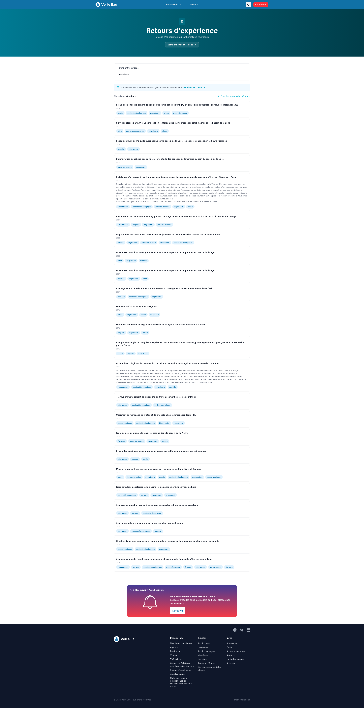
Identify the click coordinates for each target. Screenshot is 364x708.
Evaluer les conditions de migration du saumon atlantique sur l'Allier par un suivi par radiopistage (165, 252)
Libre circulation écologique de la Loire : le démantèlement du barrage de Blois (156, 487)
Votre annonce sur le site (180, 44)
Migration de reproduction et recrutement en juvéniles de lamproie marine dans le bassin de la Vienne (168, 234)
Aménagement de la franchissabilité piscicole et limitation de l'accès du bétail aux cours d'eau (164, 559)
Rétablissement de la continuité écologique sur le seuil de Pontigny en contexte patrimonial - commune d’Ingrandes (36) (177, 105)
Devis (229, 647)
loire (120, 131)
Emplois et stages (206, 651)
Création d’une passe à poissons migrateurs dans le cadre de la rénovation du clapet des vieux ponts (167, 541)
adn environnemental (135, 131)
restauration (123, 207)
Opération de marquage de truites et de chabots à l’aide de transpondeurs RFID (156, 415)
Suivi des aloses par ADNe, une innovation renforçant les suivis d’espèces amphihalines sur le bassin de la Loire (173, 123)
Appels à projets (178, 674)
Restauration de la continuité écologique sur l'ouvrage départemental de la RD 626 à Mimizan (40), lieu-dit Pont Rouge (176, 216)
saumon (143, 261)
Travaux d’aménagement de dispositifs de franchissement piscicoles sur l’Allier (156, 397)
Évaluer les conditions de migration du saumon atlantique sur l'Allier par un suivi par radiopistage (165, 270)
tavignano (154, 315)
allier (120, 261)
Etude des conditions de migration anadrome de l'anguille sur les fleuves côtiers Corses (160, 324)
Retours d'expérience (180, 670)
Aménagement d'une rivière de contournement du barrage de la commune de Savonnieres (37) (164, 288)
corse (143, 315)
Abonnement (233, 643)
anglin (120, 113)
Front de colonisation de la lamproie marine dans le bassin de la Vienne (152, 433)
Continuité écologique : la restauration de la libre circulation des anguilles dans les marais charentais (168, 363)
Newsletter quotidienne (181, 643)
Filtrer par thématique (128, 68)
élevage (229, 567)
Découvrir (177, 610)
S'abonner (260, 4)
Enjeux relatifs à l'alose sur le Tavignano (136, 306)
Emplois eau (204, 643)
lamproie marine (125, 167)
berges (136, 567)
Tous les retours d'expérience (235, 96)
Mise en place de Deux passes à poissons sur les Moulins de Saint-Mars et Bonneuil (158, 469)
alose (166, 113)
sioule (145, 459)
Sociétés (202, 659)
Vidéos (173, 655)
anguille (121, 149)
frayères (121, 441)
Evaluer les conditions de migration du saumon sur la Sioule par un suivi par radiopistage (161, 451)
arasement (164, 242)
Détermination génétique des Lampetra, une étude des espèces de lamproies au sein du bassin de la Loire (170, 159)
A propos (193, 4)
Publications (175, 651)
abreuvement (215, 567)
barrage (121, 297)
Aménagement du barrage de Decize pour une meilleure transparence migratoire (157, 505)
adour (190, 207)
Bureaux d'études (206, 663)
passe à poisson (180, 113)
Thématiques (176, 659)
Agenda (174, 647)
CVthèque (203, 655)
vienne (121, 242)
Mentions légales (242, 699)
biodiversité (164, 423)
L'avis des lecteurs (235, 659)
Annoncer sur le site (236, 651)
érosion (188, 567)
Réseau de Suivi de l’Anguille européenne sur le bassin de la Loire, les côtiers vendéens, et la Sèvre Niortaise (171, 141)
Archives (231, 663)
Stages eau (203, 647)
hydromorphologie (162, 405)
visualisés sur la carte (193, 87)
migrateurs (155, 113)
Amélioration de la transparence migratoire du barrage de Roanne (149, 523)
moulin (162, 477)
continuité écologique (136, 113)
